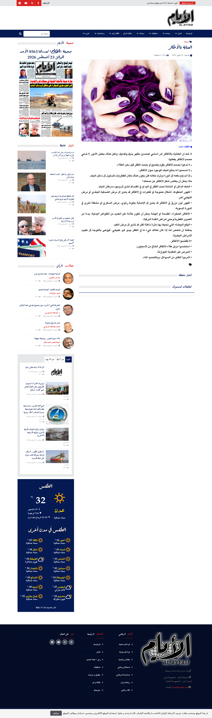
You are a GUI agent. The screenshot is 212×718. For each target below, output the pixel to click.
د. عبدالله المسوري (52, 313)
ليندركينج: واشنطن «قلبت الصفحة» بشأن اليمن (62, 176)
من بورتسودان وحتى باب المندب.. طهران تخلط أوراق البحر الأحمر (62, 154)
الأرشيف (46, 3)
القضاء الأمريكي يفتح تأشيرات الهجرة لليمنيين (61, 241)
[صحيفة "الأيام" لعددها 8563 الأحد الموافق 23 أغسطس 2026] (46, 98)
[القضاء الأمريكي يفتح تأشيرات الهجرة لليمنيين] (32, 247)
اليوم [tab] (68, 359)
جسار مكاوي (54, 277)
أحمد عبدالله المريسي (52, 326)
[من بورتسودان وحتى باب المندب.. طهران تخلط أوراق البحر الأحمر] (32, 160)
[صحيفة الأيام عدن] (180, 18)
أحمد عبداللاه (55, 293)
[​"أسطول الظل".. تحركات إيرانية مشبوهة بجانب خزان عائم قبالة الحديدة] (57, 456)
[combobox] (36, 34)
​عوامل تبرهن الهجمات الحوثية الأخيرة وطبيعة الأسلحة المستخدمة (34, 432)
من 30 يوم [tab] (50, 359)
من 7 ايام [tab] (60, 359)
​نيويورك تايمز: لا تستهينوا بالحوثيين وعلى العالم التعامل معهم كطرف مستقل (34, 387)
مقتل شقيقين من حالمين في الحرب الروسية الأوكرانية (63, 220)
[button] (189, 33)
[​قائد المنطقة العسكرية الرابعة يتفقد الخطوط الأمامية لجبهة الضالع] (32, 204)
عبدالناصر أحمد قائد (52, 342)
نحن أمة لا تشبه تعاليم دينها (35, 367)
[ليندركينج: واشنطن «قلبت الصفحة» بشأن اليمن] (32, 182)
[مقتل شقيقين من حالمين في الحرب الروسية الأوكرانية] (32, 226)
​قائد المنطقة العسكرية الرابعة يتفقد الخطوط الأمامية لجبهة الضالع (62, 198)
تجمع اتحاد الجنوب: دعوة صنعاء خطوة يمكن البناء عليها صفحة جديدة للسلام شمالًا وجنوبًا (33, 409)
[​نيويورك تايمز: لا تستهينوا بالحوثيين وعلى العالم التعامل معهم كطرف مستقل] (57, 388)
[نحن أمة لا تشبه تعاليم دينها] (57, 372)
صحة (186, 41)
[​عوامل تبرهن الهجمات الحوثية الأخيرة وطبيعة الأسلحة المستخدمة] (57, 434)
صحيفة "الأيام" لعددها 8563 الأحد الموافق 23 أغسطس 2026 (46, 54)
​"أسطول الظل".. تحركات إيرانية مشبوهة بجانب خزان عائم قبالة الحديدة (34, 455)
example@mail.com (180, 687)
